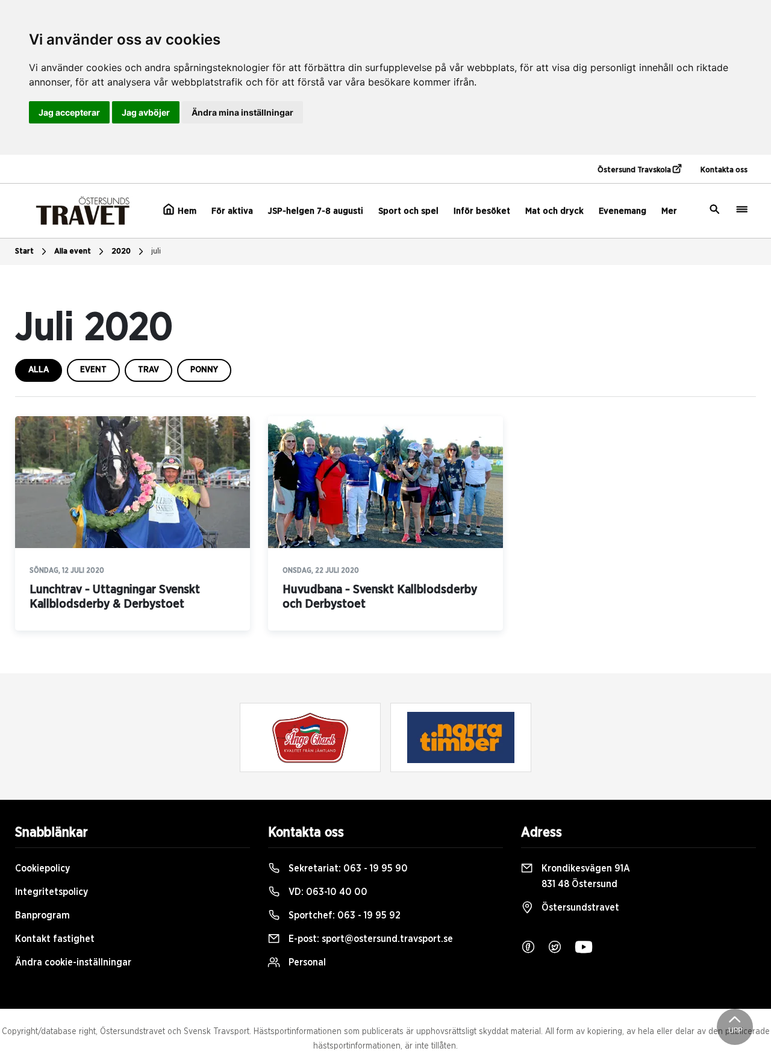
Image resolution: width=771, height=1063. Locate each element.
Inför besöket (482, 211)
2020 (121, 251)
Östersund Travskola (635, 170)
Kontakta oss (724, 170)
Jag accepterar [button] (69, 112)
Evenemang (622, 211)
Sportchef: (343, 915)
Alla (38, 370)
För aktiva (232, 211)
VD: (326, 892)
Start (24, 251)
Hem (185, 211)
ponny (204, 370)
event (93, 370)
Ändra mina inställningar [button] (242, 112)
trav (148, 370)
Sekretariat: (347, 868)
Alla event (72, 251)
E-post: (369, 939)
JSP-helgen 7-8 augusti (315, 211)
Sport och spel (408, 211)
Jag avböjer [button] (146, 112)
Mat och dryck (554, 211)
